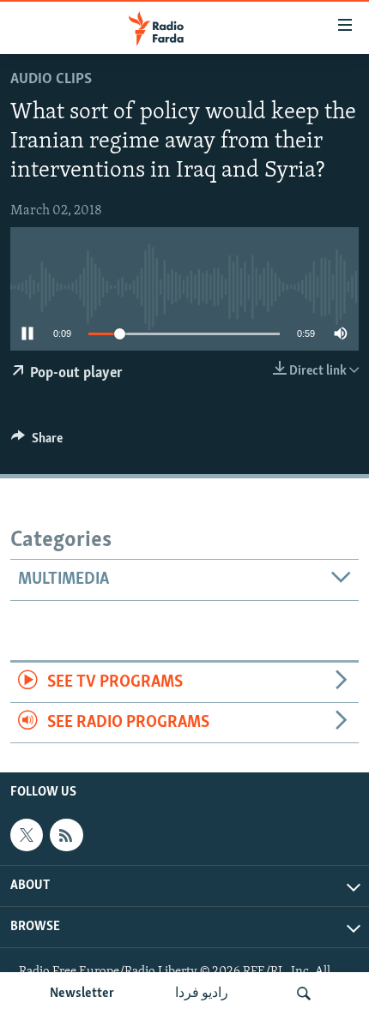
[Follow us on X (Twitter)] (26, 835)
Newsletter (82, 993)
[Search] (304, 993)
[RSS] (66, 835)
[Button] (37, 442)
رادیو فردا (201, 993)
